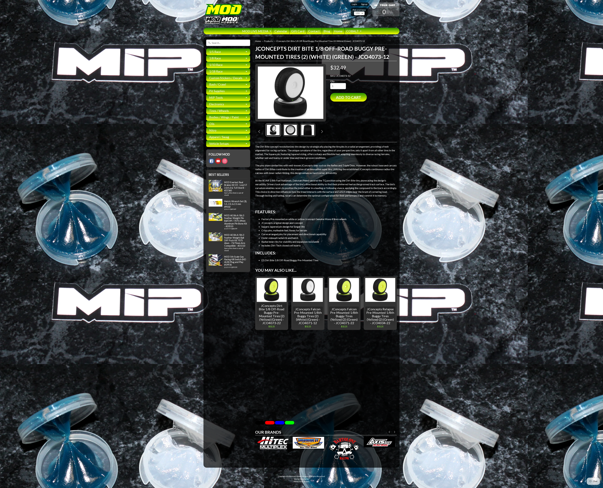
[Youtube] (218, 161)
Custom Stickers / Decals (225, 78)
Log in (354, 4)
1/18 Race (216, 71)
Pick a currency (359, 10)
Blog (326, 31)
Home (338, 31)
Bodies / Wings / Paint (224, 117)
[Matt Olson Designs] (223, 14)
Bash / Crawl (217, 84)
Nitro (212, 130)
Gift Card (297, 31)
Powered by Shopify (302, 481)
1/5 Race (215, 52)
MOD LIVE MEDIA (255, 31)
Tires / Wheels (219, 111)
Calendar (280, 31)
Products (268, 41)
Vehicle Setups (219, 143)
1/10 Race (216, 65)
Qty (332, 81)
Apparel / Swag (219, 137)
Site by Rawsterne (301, 479)
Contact (314, 31)
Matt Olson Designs (300, 476)
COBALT (352, 31)
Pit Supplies (217, 91)
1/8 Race (215, 58)
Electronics (216, 104)
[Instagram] (225, 161)
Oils (212, 124)
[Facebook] (211, 161)
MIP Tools (216, 97)
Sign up (364, 4)
